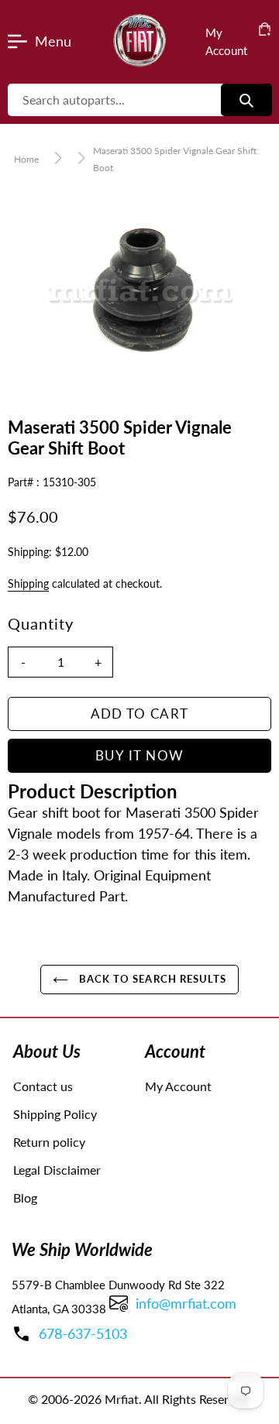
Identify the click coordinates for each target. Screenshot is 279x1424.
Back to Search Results (151, 979)
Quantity (41, 623)
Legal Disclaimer (57, 1169)
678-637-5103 (83, 1333)
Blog (25, 1197)
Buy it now (139, 755)
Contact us (43, 1086)
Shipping (28, 583)
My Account (178, 1086)
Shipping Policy (55, 1114)
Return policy (49, 1141)
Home (26, 159)
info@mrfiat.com (186, 1303)
